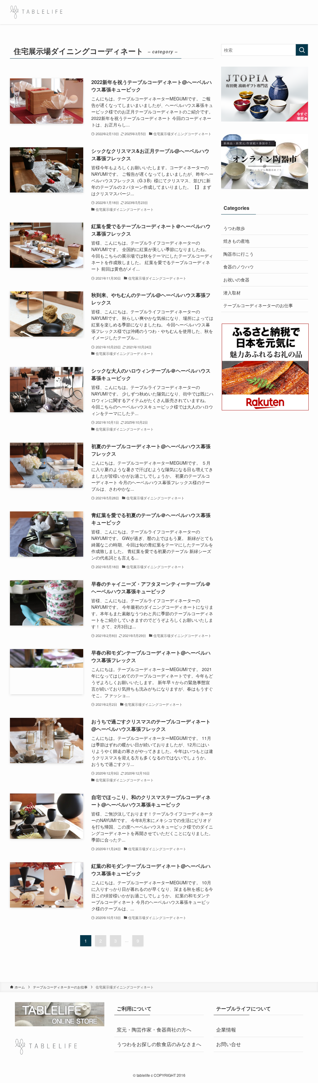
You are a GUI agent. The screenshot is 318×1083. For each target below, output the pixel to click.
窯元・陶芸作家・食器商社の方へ (154, 1029)
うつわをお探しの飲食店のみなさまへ (159, 1044)
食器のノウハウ (238, 266)
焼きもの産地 (236, 241)
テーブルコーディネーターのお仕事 (258, 305)
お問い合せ (228, 1044)
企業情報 (226, 1029)
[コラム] (36, 12)
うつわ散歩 (234, 228)
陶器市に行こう (238, 254)
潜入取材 (232, 293)
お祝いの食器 (236, 279)
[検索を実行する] (302, 50)
